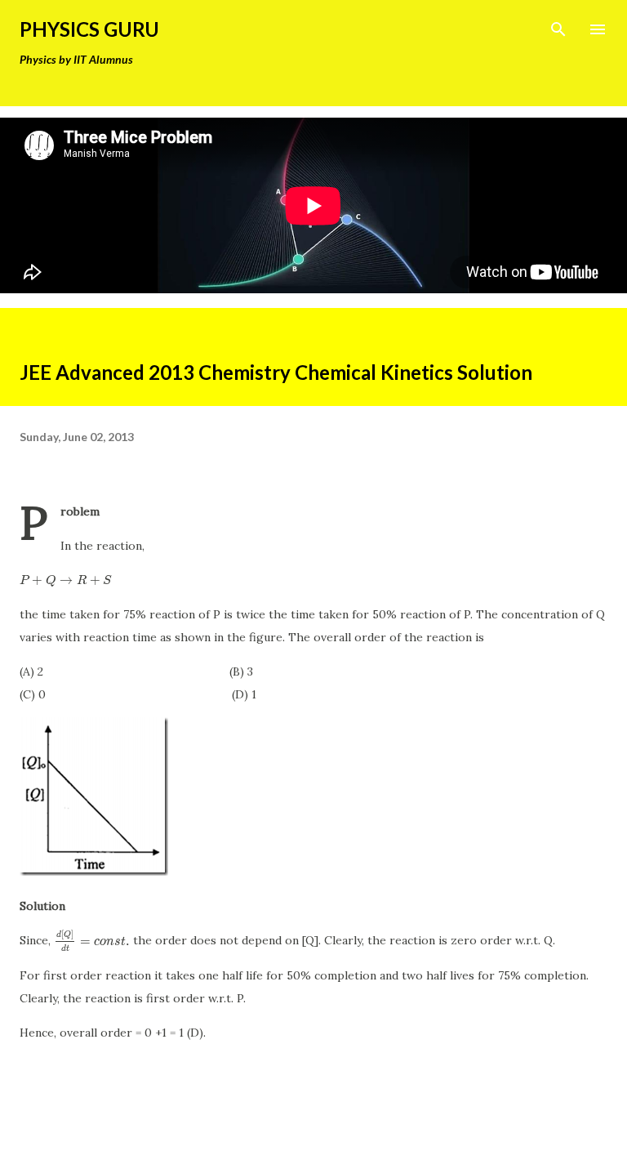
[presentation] (66, 580)
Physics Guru (89, 29)
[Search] (558, 29)
